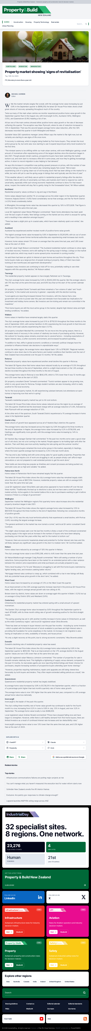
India (35, 982)
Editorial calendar (53, 1004)
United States (69, 982)
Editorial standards (75, 1004)
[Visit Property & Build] (17, 943)
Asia (8, 982)
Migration (23, 66)
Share (11, 757)
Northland (10, 66)
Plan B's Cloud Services (47, 1028)
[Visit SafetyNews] (61, 943)
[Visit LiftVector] (61, 910)
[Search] (86, 24)
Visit (7, 932)
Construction (18, 22)
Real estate (55, 22)
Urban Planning (7, 26)
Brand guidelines (11, 1004)
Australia (16, 982)
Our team (50, 1009)
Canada (26, 982)
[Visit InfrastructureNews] (17, 910)
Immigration (36, 66)
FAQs (7, 1009)
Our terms (72, 1009)
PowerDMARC (76, 1028)
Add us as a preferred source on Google (70, 757)
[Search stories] (84, 992)
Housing (28, 22)
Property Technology (41, 22)
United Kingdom (55, 982)
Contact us (30, 1004)
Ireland (43, 982)
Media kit (19, 932)
